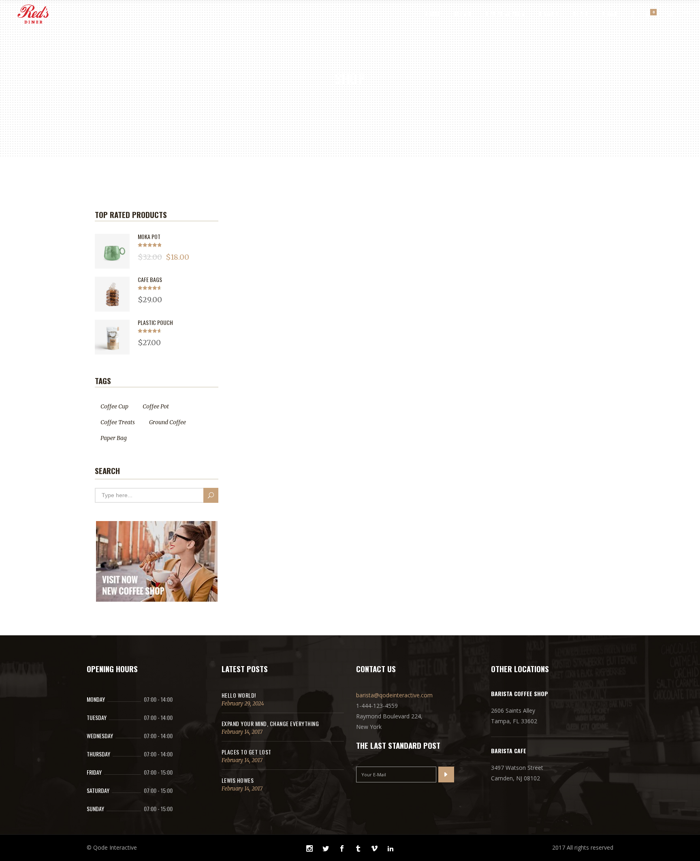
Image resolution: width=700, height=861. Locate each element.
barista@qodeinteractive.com (394, 695)
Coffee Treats (117, 422)
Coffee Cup (114, 406)
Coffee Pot (156, 406)
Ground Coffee (167, 422)
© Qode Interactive (112, 847)
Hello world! (239, 695)
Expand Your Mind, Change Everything (270, 723)
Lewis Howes (238, 780)
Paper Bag (113, 438)
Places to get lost (246, 752)
